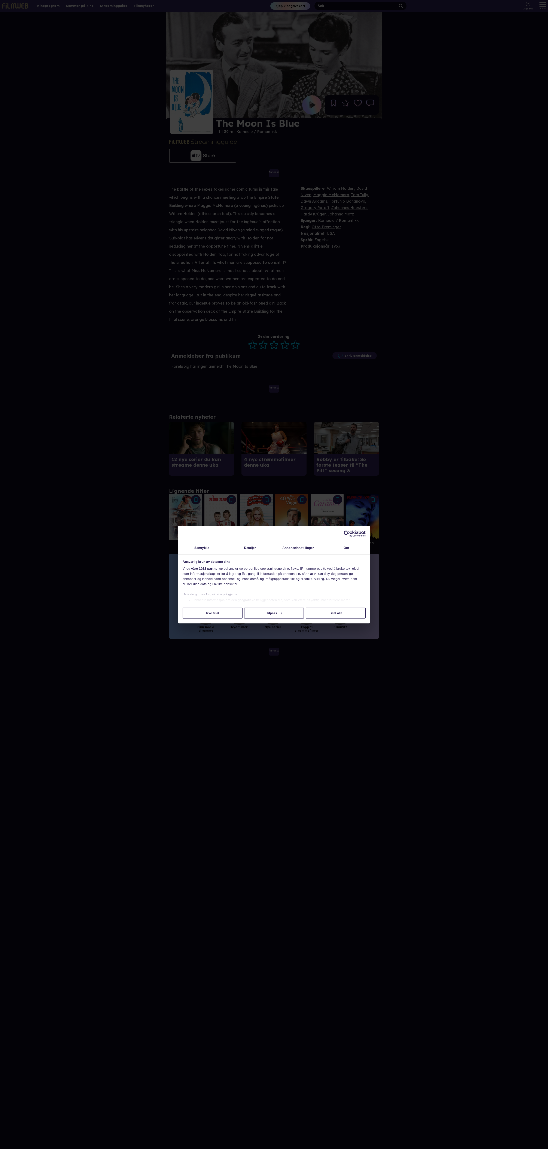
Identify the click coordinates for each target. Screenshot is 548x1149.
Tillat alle (335, 613)
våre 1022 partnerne (207, 568)
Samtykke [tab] (201, 548)
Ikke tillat (212, 613)
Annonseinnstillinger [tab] (298, 548)
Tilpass (271, 613)
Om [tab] (346, 548)
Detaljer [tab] (250, 548)
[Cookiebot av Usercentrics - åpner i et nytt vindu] (347, 533)
